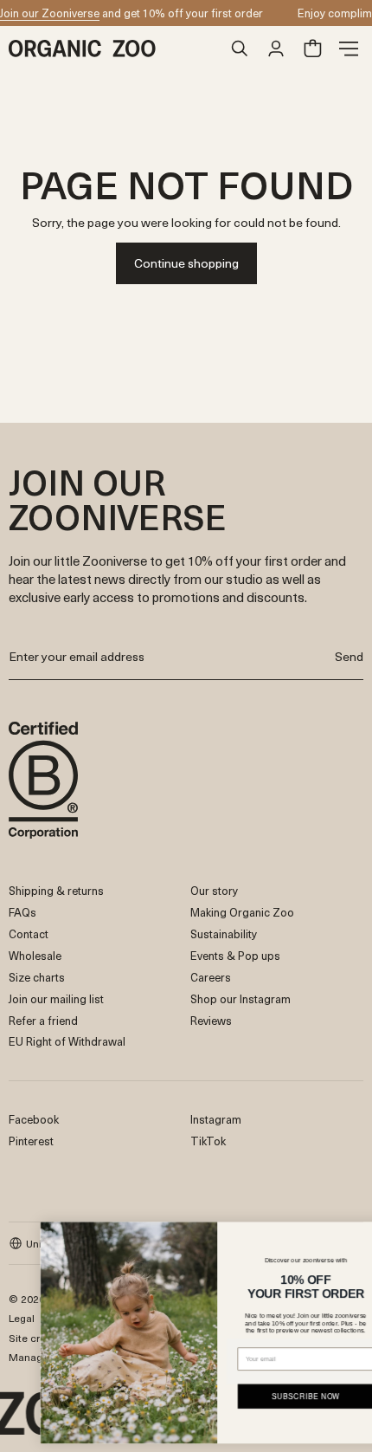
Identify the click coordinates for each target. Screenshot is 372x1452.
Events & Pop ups (235, 955)
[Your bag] (312, 48)
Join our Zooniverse (49, 12)
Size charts (37, 977)
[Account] (275, 48)
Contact (28, 933)
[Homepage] (115, 48)
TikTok (208, 1140)
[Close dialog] (357, 1233)
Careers (210, 977)
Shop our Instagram (240, 998)
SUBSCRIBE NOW (281, 1395)
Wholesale (35, 955)
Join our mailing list (56, 998)
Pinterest (31, 1140)
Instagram (215, 1119)
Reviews (211, 1020)
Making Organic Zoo (242, 912)
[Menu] (348, 48)
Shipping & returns (56, 890)
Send (349, 656)
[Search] (239, 48)
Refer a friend (43, 1020)
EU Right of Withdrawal (67, 1041)
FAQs (22, 912)
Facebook (34, 1119)
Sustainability (223, 933)
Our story (214, 890)
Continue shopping (186, 263)
